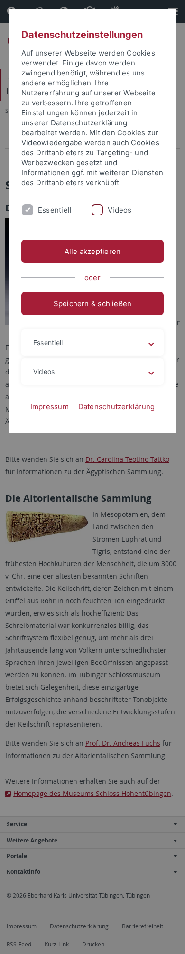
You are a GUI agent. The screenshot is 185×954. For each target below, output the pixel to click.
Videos (119, 210)
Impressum (49, 406)
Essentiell (55, 210)
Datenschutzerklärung (116, 406)
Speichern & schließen (93, 303)
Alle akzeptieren (93, 251)
